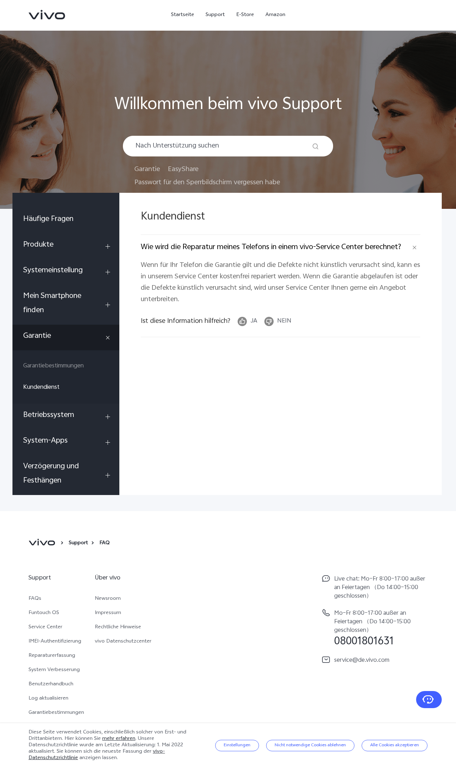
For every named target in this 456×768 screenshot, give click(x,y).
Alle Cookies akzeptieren (394, 745)
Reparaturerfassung (51, 656)
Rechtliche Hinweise (118, 627)
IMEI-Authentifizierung (54, 642)
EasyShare (183, 169)
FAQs (34, 599)
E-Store (245, 15)
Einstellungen (237, 745)
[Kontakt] (429, 699)
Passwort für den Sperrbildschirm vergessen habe (207, 183)
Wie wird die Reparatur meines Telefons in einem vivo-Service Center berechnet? (271, 247)
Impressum (108, 613)
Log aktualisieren (48, 699)
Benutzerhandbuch (50, 684)
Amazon (275, 15)
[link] (47, 15)
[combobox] (228, 146)
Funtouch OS (43, 613)
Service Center (45, 627)
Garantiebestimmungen (56, 713)
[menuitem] (65, 220)
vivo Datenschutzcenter (123, 642)
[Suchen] (315, 146)
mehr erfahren (118, 739)
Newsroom (108, 599)
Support (215, 15)
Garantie (147, 169)
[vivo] (42, 543)
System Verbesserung (54, 670)
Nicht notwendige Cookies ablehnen (310, 745)
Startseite (182, 15)
